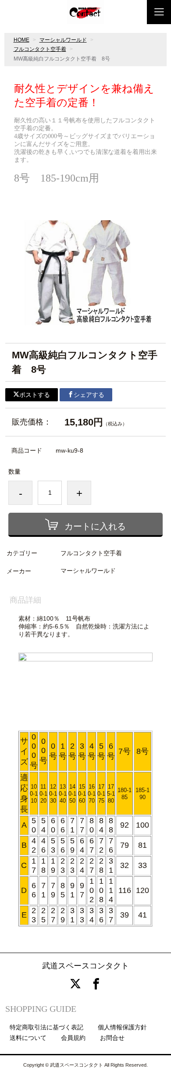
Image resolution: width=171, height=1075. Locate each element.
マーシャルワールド (63, 40)
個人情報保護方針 (122, 1027)
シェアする (89, 394)
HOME (21, 40)
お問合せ (112, 1038)
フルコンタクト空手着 (40, 49)
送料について (28, 1038)
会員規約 (73, 1038)
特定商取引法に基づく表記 (46, 1027)
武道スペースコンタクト (85, 966)
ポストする (34, 394)
